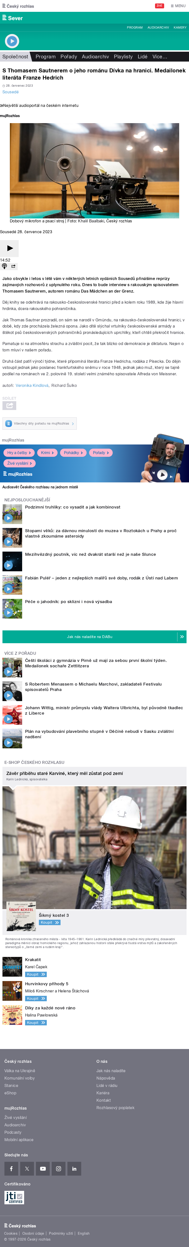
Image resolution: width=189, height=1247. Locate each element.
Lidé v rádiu (107, 1085)
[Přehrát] (9, 248)
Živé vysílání (17, 463)
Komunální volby (19, 1078)
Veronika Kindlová (32, 385)
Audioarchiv (158, 27)
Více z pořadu (20, 653)
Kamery (180, 27)
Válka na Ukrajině (19, 1070)
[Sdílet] (13, 266)
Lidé (143, 57)
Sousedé (10, 92)
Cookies (10, 1233)
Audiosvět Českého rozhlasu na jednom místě (40, 487)
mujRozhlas (13, 440)
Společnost (15, 57)
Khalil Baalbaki (91, 221)
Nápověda (105, 1078)
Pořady (69, 57)
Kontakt (103, 1100)
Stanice (11, 1085)
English (84, 1233)
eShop (10, 1093)
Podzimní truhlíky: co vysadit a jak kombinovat (72, 507)
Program (134, 27)
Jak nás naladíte (111, 1070)
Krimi (45, 452)
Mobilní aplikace (19, 1139)
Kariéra (102, 1093)
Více (160, 57)
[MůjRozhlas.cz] (10, 116)
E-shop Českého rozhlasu (34, 762)
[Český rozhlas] (18, 6)
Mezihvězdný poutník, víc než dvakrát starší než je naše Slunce (90, 554)
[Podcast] (4, 266)
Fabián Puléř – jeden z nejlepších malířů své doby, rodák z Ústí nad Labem (101, 577)
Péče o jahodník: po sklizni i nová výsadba (68, 601)
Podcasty (13, 1132)
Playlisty (123, 57)
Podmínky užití (61, 1233)
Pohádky (71, 452)
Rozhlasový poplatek (115, 1107)
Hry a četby (17, 452)
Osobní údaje (33, 1233)
